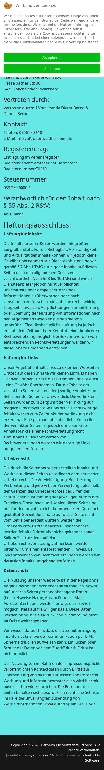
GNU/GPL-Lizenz (63, 755)
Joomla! (12, 755)
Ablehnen (52, 68)
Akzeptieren (52, 57)
